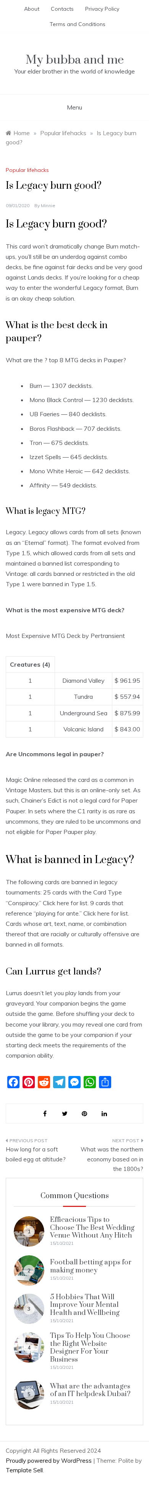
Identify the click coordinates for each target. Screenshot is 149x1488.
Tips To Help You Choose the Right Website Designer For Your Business (90, 1347)
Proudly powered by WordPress (49, 1460)
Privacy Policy (102, 8)
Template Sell (24, 1470)
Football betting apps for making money (90, 1266)
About (31, 8)
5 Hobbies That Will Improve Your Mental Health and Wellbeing (85, 1305)
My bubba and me (75, 59)
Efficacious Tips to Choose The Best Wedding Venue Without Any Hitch (92, 1227)
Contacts (62, 8)
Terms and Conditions (77, 24)
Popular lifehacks (27, 170)
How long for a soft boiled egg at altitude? (36, 1154)
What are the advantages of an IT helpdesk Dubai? (90, 1390)
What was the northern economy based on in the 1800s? (112, 1159)
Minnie (48, 205)
